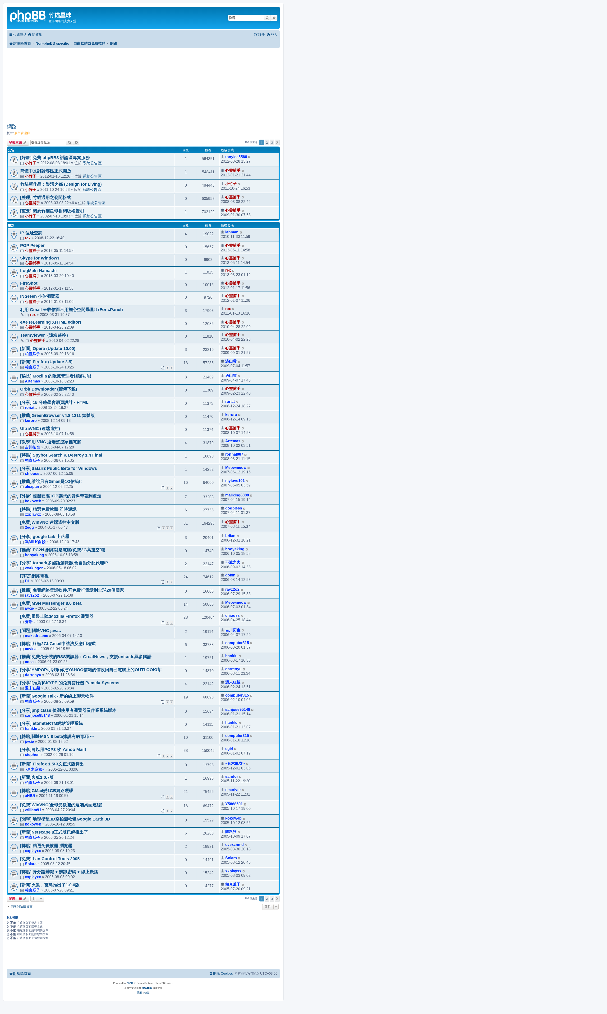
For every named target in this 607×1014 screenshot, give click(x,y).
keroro (31, 420)
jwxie (29, 608)
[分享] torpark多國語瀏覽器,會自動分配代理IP (64, 563)
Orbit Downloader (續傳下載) (48, 389)
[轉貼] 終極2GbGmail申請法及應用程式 (58, 643)
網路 (12, 127)
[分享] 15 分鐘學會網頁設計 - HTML (54, 402)
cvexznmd (234, 845)
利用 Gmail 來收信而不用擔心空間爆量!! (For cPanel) (71, 309)
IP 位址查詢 (31, 233)
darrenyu (33, 675)
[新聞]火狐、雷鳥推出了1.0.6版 (49, 884)
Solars (31, 864)
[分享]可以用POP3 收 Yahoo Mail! (53, 749)
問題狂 (231, 832)
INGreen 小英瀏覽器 (39, 296)
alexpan (32, 486)
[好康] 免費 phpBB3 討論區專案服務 (55, 157)
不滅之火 (232, 562)
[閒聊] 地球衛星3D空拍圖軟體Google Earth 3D (65, 819)
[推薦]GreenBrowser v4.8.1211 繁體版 (57, 415)
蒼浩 (28, 621)
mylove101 (235, 481)
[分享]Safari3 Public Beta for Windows (58, 468)
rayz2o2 (32, 595)
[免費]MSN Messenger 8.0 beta (51, 603)
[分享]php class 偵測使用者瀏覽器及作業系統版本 (68, 710)
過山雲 (231, 361)
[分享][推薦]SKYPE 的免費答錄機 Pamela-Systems (69, 682)
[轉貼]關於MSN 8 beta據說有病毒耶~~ (57, 736)
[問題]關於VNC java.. (40, 630)
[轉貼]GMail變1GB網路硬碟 (46, 790)
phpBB (130, 982)
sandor (231, 776)
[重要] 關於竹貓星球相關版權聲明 (52, 210)
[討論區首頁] (28, 15)
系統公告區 (92, 163)
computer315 (237, 643)
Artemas (32, 381)
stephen (32, 754)
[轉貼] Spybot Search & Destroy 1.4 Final (61, 455)
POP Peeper (32, 245)
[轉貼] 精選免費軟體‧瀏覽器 (46, 845)
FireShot (28, 283)
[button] (277, 142)
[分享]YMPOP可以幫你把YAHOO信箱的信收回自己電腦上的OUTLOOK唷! (91, 669)
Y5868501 (234, 804)
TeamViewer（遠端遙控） (45, 335)
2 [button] (267, 142)
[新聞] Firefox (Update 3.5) (46, 361)
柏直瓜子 (32, 354)
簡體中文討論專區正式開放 (45, 171)
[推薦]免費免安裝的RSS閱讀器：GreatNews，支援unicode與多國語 (86, 656)
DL (27, 581)
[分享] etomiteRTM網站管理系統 (51, 723)
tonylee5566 (236, 157)
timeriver (233, 790)
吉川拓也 (32, 447)
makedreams (36, 635)
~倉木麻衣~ (34, 769)
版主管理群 (22, 133)
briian (230, 536)
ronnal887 (234, 454)
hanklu (231, 656)
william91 (33, 810)
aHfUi (30, 795)
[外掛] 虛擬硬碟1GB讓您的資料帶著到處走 (60, 496)
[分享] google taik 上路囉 (44, 536)
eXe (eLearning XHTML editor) (50, 322)
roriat (29, 407)
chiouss (32, 473)
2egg (29, 527)
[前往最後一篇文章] (249, 157)
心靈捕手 (232, 170)
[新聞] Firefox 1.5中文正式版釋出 (52, 764)
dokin (230, 575)
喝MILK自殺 (35, 542)
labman (232, 232)
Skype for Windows (40, 258)
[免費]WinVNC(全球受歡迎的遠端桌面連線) (61, 804)
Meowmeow (235, 468)
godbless (233, 508)
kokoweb (33, 501)
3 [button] (272, 142)
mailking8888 (237, 495)
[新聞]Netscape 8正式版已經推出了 (54, 832)
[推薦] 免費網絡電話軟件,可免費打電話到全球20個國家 (72, 590)
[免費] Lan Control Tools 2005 (50, 858)
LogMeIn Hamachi (38, 270)
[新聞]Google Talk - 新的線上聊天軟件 (57, 696)
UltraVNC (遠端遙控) (40, 428)
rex (28, 238)
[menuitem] (35, 34)
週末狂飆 (32, 688)
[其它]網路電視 (34, 576)
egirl (229, 749)
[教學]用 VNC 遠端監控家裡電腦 (50, 441)
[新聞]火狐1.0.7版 (37, 777)
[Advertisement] (143, 85)
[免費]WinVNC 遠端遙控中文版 (49, 522)
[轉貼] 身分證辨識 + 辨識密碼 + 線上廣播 (59, 871)
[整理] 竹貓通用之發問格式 (45, 197)
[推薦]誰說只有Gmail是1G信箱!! (51, 481)
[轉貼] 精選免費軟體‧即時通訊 (48, 509)
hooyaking (34, 555)
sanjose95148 (37, 715)
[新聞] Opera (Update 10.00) (47, 348)
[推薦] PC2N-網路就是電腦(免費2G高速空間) (62, 549)
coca (29, 662)
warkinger (34, 568)
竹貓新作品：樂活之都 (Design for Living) (61, 184)
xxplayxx (33, 514)
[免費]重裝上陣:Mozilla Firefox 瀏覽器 (57, 616)
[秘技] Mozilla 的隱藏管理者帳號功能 (55, 376)
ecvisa (31, 648)
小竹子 (30, 163)
